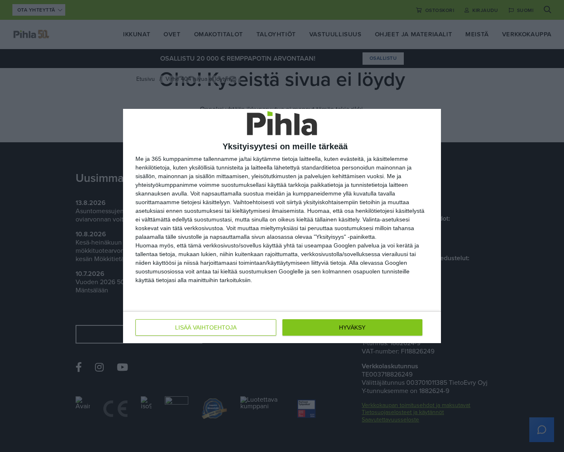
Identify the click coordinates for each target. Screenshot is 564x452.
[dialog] (282, 226)
